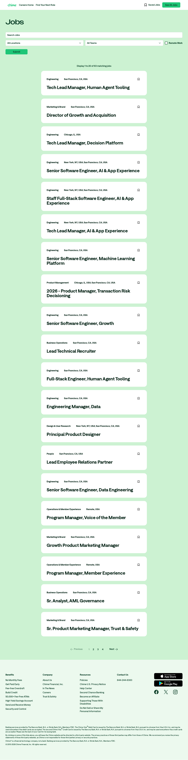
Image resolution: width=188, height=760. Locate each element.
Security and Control (16, 709)
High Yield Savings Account (19, 700)
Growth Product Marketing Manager (83, 545)
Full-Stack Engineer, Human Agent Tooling (88, 378)
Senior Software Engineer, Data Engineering (90, 489)
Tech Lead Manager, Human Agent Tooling (88, 87)
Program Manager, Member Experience (86, 572)
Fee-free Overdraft (15, 688)
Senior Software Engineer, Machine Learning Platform (91, 261)
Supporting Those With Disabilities (91, 702)
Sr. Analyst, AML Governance (75, 600)
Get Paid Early (13, 684)
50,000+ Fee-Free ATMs (17, 696)
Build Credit (11, 692)
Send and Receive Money (18, 704)
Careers (47, 692)
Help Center (86, 688)
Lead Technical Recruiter (71, 350)
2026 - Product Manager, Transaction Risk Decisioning (88, 293)
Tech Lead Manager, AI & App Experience (87, 230)
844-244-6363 (124, 680)
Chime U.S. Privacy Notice (93, 684)
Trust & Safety (49, 696)
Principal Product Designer (74, 434)
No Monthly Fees (14, 680)
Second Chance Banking (92, 692)
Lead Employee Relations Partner (80, 461)
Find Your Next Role (45, 5)
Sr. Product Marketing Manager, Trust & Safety (92, 628)
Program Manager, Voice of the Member (86, 517)
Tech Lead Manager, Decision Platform (85, 142)
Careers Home (26, 5)
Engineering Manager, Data (73, 406)
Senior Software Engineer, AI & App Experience (93, 170)
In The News (49, 688)
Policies (84, 680)
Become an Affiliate (89, 696)
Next (111, 649)
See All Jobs (171, 5)
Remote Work (175, 43)
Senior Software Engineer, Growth (80, 323)
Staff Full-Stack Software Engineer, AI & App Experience (90, 200)
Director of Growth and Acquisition (81, 115)
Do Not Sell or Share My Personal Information (91, 709)
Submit (16, 51)
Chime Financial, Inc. (53, 684)
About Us (47, 680)
